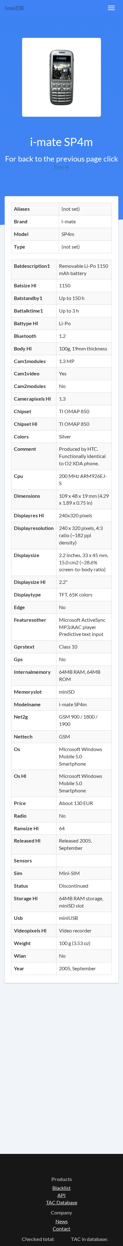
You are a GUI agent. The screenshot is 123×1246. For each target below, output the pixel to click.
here (61, 166)
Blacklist (61, 1188)
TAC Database (61, 1202)
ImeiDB (14, 7)
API (61, 1195)
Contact (61, 1228)
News (62, 1221)
